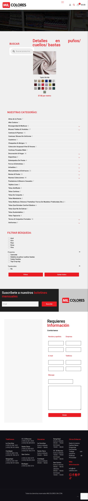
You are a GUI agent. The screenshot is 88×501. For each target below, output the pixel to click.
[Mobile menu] (62, 2)
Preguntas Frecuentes (73, 448)
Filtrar (26, 274)
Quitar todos (61, 274)
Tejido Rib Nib (44, 77)
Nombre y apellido (54, 336)
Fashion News (73, 445)
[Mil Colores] (14, 5)
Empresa (69, 336)
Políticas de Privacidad (75, 456)
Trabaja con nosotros (75, 452)
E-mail (50, 356)
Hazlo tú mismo (74, 443)
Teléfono (69, 356)
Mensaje (51, 375)
